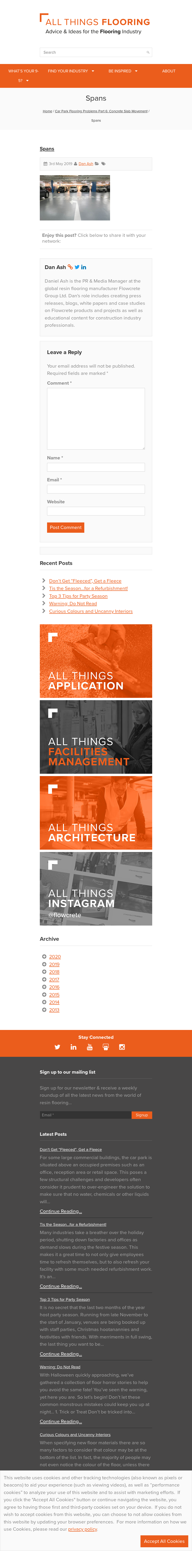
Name (55, 458)
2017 (54, 980)
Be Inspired (120, 71)
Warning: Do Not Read (73, 604)
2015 (54, 995)
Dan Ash (86, 163)
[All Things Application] (96, 661)
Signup (142, 1115)
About (169, 71)
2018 (54, 972)
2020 (55, 957)
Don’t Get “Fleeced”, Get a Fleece (85, 581)
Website (56, 502)
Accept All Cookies (164, 1541)
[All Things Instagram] (96, 889)
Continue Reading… (61, 1211)
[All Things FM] (96, 737)
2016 (54, 987)
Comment (59, 383)
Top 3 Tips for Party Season (78, 596)
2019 (54, 964)
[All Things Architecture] (96, 813)
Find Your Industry (68, 71)
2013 (54, 1010)
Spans (47, 149)
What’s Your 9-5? (23, 76)
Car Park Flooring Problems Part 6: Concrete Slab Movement (101, 111)
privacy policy (82, 1529)
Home (47, 111)
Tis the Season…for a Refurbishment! (88, 588)
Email (54, 480)
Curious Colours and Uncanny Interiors (91, 611)
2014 (54, 1002)
